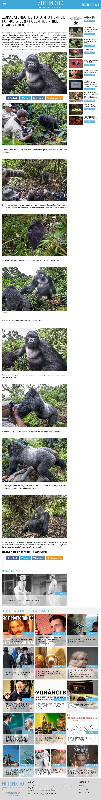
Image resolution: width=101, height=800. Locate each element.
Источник (5, 563)
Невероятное (84, 789)
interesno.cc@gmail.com (13, 795)
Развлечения (84, 782)
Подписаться (90, 5)
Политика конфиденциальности (42, 794)
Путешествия (84, 793)
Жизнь (81, 785)
